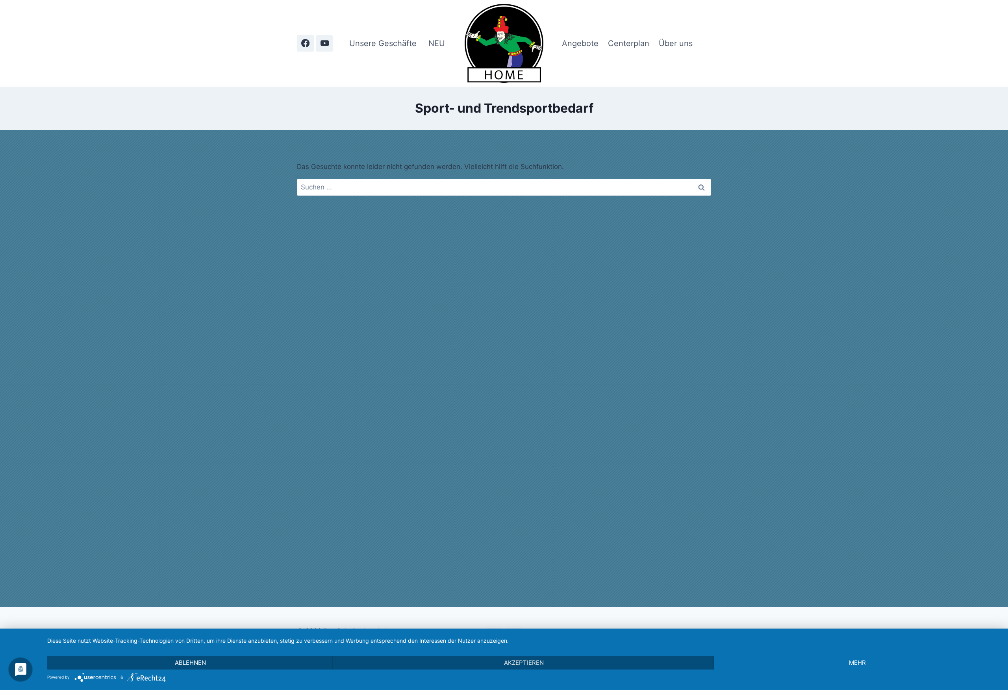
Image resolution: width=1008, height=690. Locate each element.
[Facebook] (305, 43)
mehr (857, 662)
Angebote (580, 43)
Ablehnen (190, 662)
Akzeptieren (524, 662)
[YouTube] (324, 43)
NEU (436, 43)
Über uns (676, 43)
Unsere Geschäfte (383, 43)
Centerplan (628, 43)
